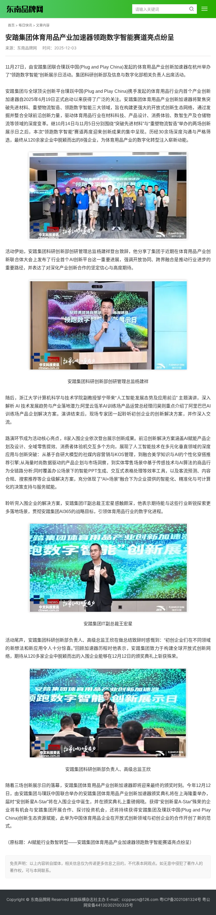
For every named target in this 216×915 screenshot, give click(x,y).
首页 (11, 25)
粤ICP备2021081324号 (180, 899)
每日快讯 (25, 25)
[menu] (204, 9)
